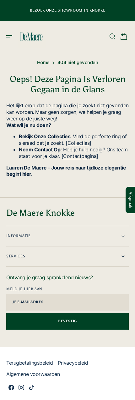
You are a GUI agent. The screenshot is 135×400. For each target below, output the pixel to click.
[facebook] (11, 387)
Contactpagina (79, 156)
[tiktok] (31, 387)
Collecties (78, 143)
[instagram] (21, 387)
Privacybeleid (73, 363)
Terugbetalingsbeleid (29, 363)
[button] (11, 36)
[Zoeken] (112, 36)
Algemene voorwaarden (33, 374)
